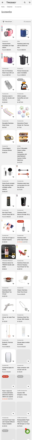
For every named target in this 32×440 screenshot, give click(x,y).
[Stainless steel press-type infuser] (23, 226)
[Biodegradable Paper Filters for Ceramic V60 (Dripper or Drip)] (23, 409)
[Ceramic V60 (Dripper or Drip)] (23, 382)
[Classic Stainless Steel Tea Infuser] (23, 279)
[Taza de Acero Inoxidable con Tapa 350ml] (8, 32)
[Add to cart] (13, 89)
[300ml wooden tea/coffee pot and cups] (23, 85)
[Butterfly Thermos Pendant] (8, 331)
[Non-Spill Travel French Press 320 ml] (8, 201)
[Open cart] (29, 2)
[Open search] (24, 2)
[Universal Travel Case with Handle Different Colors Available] (8, 409)
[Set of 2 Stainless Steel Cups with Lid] (8, 59)
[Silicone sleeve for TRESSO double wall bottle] (8, 252)
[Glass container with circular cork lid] (23, 356)
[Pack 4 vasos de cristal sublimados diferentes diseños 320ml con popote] (8, 382)
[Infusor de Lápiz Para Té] (8, 306)
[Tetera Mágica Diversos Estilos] (8, 137)
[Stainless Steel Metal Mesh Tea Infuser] (8, 279)
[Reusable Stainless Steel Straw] (8, 112)
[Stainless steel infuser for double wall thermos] (8, 85)
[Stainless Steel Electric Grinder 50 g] (23, 201)
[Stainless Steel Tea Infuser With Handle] (23, 306)
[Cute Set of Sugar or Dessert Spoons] (8, 226)
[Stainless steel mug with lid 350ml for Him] (23, 32)
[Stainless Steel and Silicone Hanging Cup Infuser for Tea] (23, 252)
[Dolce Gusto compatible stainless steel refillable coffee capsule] (8, 172)
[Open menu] (2, 2)
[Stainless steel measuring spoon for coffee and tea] (23, 172)
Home (2, 7)
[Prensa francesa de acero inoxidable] (23, 59)
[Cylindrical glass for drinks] (8, 356)
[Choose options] (13, 37)
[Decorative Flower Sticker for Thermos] (23, 112)
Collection (9, 7)
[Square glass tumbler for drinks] (23, 331)
